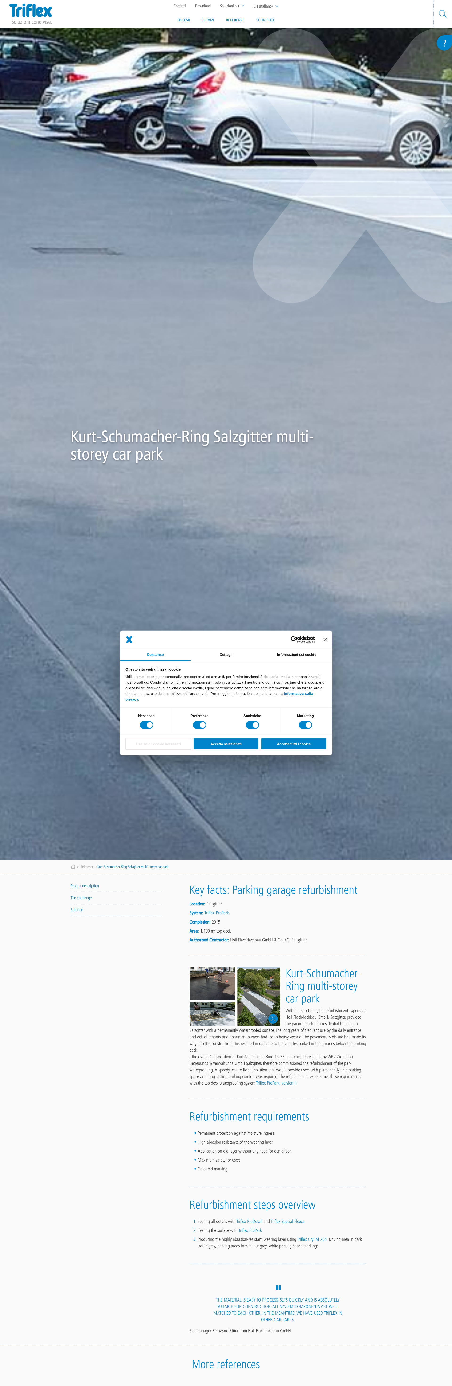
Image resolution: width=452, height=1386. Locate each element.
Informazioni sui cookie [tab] (296, 655)
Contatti (180, 6)
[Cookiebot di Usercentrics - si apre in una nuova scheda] (294, 639)
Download (203, 6)
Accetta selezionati (226, 744)
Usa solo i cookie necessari (158, 744)
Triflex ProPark (216, 913)
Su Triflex (265, 20)
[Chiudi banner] (325, 639)
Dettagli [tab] (226, 655)
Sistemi (184, 20)
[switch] (199, 725)
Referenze (235, 20)
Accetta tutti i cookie (294, 744)
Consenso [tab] (155, 655)
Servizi (208, 20)
